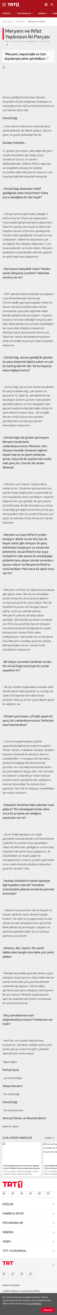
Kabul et (48, 1310)
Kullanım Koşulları (11, 1285)
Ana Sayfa (8, 21)
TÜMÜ (47, 1137)
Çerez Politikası (33, 1303)
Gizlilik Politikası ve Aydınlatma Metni (21, 1291)
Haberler (20, 21)
